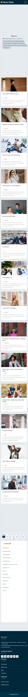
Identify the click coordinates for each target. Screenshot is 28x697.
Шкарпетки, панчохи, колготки (10, 564)
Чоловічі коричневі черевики (10, 491)
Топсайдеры (24, 45)
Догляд (8, 47)
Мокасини (10, 43)
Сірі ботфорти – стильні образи (11, 185)
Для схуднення (6, 577)
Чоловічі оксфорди (7, 430)
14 (10, 536)
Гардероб (5, 580)
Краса (4, 584)
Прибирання (6, 587)
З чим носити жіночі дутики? (10, 93)
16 (16, 536)
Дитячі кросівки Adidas (8, 216)
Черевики (11, 41)
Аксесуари (5, 574)
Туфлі (4, 47)
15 (13, 536)
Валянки (22, 41)
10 (21, 534)
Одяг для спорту (7, 557)
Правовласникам (5, 684)
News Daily (8, 2)
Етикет (4, 590)
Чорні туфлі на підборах (9, 461)
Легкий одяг (6, 547)
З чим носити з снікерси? (9, 308)
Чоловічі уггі (5, 246)
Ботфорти (16, 41)
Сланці (4, 45)
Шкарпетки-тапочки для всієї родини (13, 124)
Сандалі (18, 43)
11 (24, 534)
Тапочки (18, 45)
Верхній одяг (6, 567)
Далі (14, 538)
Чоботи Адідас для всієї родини (11, 155)
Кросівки (5, 43)
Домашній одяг (6, 551)
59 (23, 536)
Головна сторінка (5, 681)
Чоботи (23, 43)
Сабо (15, 43)
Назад (3, 534)
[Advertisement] (14, 21)
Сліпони (9, 45)
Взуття (4, 570)
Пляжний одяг (6, 554)
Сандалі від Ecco (7, 277)
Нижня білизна (6, 561)
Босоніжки (5, 41)
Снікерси (13, 45)
